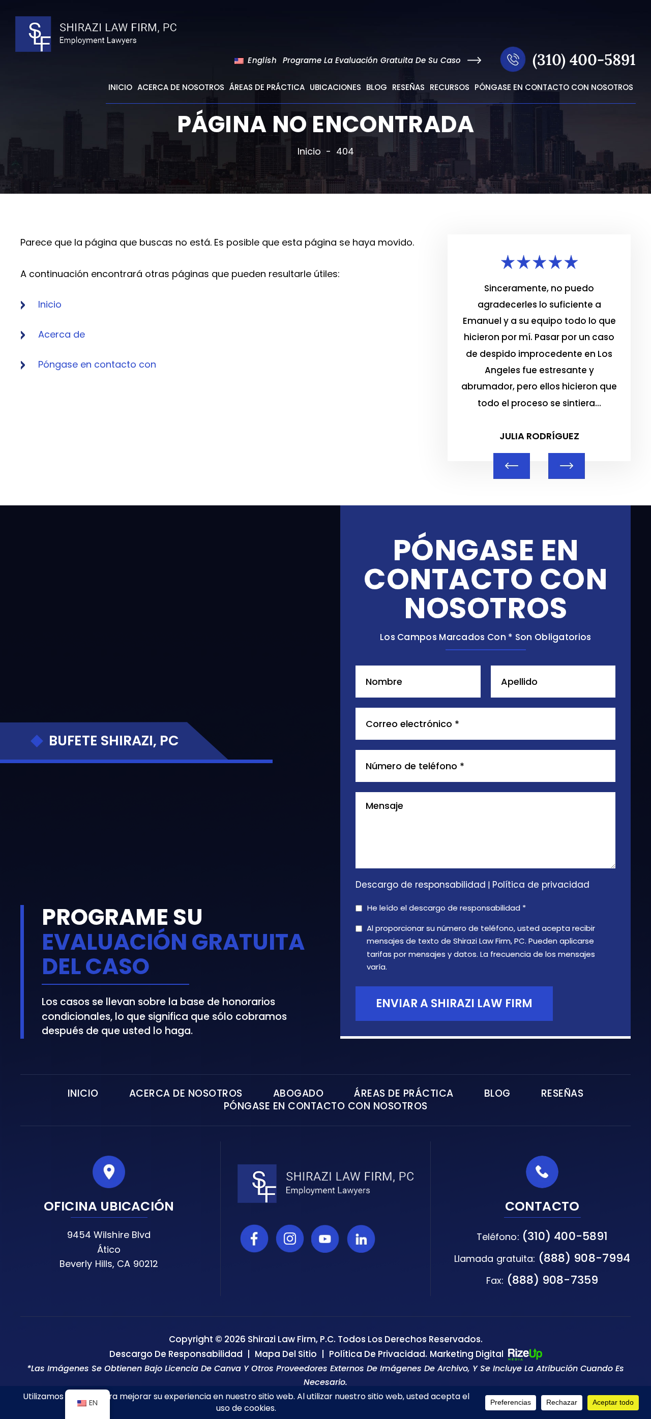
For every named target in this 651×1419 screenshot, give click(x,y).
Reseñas (408, 88)
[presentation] (511, 466)
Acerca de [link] (61, 334)
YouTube (325, 1238)
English (261, 60)
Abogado (298, 1093)
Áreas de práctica (267, 88)
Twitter (396, 1238)
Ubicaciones (335, 88)
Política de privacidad (540, 885)
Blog (376, 88)
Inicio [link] (50, 304)
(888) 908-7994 (584, 1258)
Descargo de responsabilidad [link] (176, 1354)
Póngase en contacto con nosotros (554, 88)
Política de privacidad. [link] (378, 1354)
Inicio (120, 88)
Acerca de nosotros (180, 88)
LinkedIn (361, 1238)
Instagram (290, 1238)
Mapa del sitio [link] (286, 1354)
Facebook (254, 1238)
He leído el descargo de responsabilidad (446, 908)
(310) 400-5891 (584, 59)
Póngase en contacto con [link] (97, 364)
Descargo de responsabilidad (421, 885)
